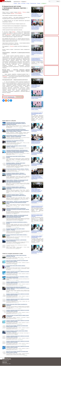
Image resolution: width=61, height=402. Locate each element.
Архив (19, 3)
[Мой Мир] (11, 100)
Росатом (12, 46)
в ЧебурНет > (44, 3)
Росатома (5, 76)
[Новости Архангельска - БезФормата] (5, 1)
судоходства (8, 34)
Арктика (13, 31)
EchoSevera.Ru (11, 96)
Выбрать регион (4, 362)
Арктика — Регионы (22, 12)
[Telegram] (8, 100)
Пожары (38, 3)
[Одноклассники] (6, 100)
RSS (9, 363)
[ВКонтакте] (3, 100)
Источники (23, 3)
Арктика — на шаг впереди (16, 13)
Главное (15, 3)
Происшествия (33, 3)
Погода (27, 3)
